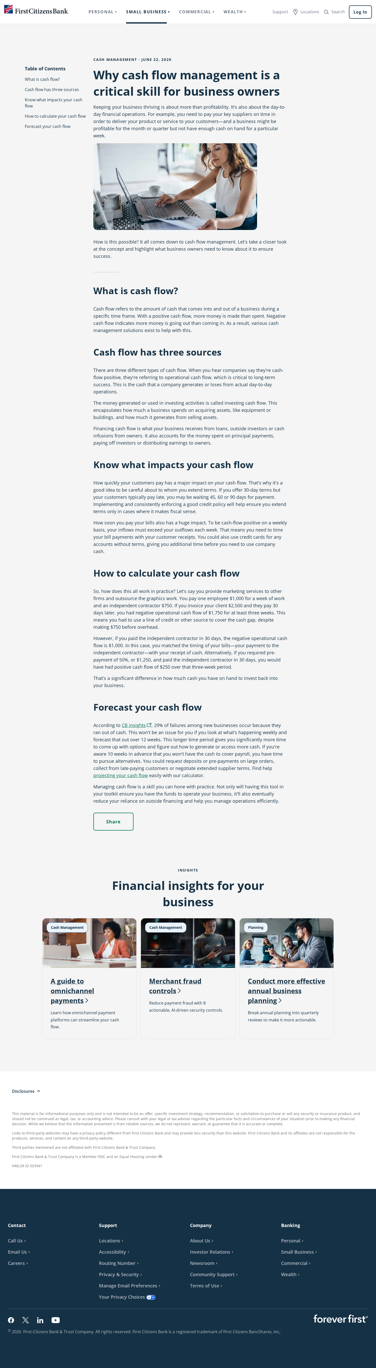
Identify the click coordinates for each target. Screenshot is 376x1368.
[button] (20, 1252)
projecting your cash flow (120, 775)
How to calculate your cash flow (55, 116)
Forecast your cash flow (47, 126)
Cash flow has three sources (52, 89)
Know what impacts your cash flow (53, 103)
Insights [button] (137, 726)
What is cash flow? (42, 79)
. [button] (280, 1332)
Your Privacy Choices (122, 1297)
